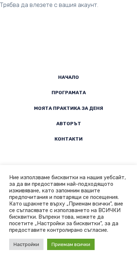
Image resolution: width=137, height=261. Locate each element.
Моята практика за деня (68, 108)
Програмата (69, 92)
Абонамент (82, 17)
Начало (68, 77)
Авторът (68, 123)
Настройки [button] (26, 244)
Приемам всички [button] (71, 244)
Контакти (68, 139)
